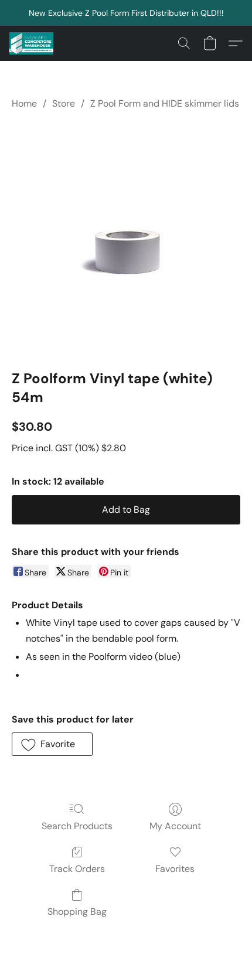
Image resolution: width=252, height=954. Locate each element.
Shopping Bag (77, 911)
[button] (32, 43)
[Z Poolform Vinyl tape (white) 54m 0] (126, 237)
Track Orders (77, 869)
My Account (175, 826)
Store (63, 103)
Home (24, 103)
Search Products (77, 826)
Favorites (175, 869)
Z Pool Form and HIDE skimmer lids (164, 103)
